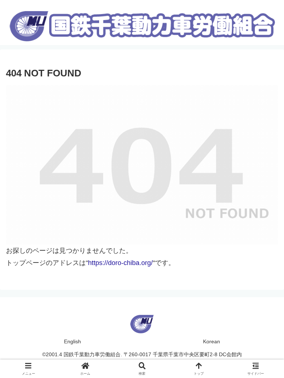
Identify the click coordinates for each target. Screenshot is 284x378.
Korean (211, 341)
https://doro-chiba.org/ (120, 263)
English (72, 341)
